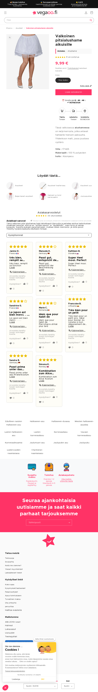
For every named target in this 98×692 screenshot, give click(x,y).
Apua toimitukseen (13, 596)
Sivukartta (9, 562)
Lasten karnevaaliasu (37, 433)
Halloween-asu (37, 421)
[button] (5, 12)
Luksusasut (10, 629)
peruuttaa (9, 606)
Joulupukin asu (60, 443)
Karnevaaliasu (61, 432)
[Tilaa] (69, 523)
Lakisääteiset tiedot (13, 573)
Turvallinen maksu (13, 599)
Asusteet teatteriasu (56, 185)
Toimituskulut (73, 68)
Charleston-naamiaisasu (37, 451)
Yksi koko (63, 80)
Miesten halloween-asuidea (84, 423)
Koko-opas (9, 584)
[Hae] (91, 20)
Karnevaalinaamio (13, 443)
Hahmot (9, 625)
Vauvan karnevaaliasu (84, 433)
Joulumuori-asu (37, 443)
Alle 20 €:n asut (13, 622)
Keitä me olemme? (13, 565)
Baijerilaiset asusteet (24, 196)
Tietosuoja (9, 558)
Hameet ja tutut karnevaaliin (54, 196)
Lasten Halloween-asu (14, 433)
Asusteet (19, 185)
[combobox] (49, 20)
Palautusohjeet (11, 592)
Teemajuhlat (11, 637)
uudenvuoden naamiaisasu (14, 451)
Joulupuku (84, 443)
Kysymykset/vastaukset (15, 588)
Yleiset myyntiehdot (14, 569)
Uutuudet (10, 633)
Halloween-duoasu (61, 421)
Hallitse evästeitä (13, 610)
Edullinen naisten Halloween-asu (13, 423)
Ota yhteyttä (10, 603)
